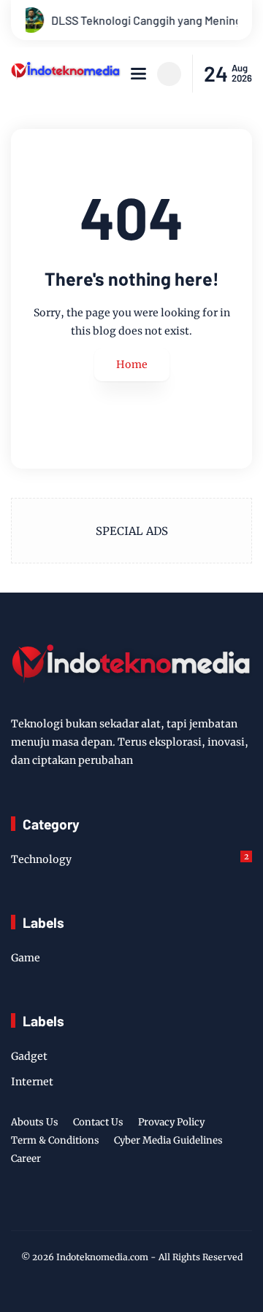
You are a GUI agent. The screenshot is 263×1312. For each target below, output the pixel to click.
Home (132, 364)
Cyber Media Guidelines (168, 1140)
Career (26, 1158)
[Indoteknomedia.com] (66, 77)
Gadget (29, 1056)
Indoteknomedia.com (102, 1257)
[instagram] (130, 1207)
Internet (32, 1081)
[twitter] (107, 1207)
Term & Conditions (55, 1140)
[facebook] (85, 1207)
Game (25, 957)
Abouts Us (34, 1122)
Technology (130, 858)
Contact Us (98, 1122)
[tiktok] (153, 1207)
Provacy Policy (171, 1122)
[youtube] (175, 1207)
